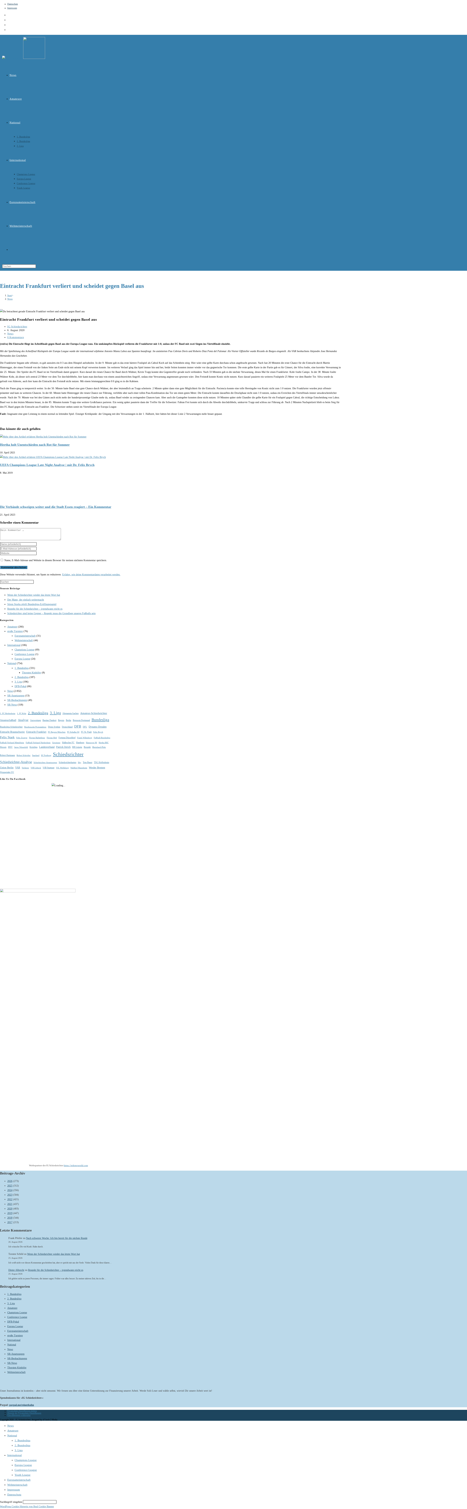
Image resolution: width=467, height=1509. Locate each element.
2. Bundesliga (22, 677)
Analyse (23, 720)
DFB (77, 726)
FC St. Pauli (86, 732)
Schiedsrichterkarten (67, 762)
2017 (9, 1222)
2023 (9, 1194)
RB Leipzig (77, 747)
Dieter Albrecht (16, 1270)
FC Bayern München (56, 732)
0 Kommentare (15, 337)
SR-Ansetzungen (15, 695)
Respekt (87, 747)
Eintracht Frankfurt (36, 732)
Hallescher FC (68, 742)
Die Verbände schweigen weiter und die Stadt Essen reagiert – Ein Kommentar (55, 507)
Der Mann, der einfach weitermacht (25, 599)
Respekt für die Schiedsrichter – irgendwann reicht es (34, 608)
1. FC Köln (21, 713)
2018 (9, 1217)
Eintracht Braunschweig (12, 732)
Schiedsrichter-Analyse (16, 762)
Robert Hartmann (7, 755)
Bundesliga (100, 720)
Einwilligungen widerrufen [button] (18, 1415)
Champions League (24, 649)
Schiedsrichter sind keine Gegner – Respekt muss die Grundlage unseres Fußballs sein (51, 613)
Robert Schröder (23, 755)
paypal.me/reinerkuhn (21, 1405)
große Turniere (15, 631)
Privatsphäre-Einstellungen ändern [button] (22, 1411)
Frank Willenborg (84, 738)
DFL (85, 727)
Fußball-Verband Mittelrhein (12, 743)
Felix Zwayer (21, 738)
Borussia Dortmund (81, 720)
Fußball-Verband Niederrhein (38, 743)
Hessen (3, 747)
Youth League (22, 1474)
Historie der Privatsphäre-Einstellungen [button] (24, 1413)
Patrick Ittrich (63, 747)
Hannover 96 (91, 743)
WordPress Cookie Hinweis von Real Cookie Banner (27, 1506)
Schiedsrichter (68, 754)
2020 (9, 1208)
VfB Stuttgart (48, 767)
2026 (9, 1181)
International (13, 645)
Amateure (12, 626)
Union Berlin (6, 767)
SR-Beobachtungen (17, 700)
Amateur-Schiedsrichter (93, 713)
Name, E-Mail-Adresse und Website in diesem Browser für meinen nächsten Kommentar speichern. (55, 560)
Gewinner (56, 743)
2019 (9, 1213)
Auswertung (35, 720)
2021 (9, 1204)
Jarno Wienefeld (21, 747)
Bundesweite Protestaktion (35, 727)
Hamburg (80, 742)
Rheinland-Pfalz (99, 747)
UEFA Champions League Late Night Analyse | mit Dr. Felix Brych (47, 465)
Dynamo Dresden (98, 726)
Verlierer (25, 768)
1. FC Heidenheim (7, 713)
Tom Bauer (87, 762)
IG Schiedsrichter (17, 326)
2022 (9, 1199)
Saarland (35, 755)
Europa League (22, 658)
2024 (9, 1190)
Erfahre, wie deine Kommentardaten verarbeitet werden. (91, 574)
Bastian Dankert (49, 720)
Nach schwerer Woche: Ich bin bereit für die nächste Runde (56, 1238)
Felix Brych (98, 732)
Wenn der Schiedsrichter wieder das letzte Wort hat (33, 595)
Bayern (61, 720)
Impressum (12, 8)
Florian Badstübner (37, 738)
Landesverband (47, 747)
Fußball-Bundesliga (102, 738)
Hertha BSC (104, 743)
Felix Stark (7, 737)
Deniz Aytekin (54, 727)
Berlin (68, 720)
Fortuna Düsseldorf (67, 737)
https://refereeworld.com (76, 1165)
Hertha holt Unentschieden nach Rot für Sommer (35, 444)
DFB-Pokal (20, 686)
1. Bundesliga (22, 668)
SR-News (12, 704)
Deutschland (67, 727)
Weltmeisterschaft (24, 640)
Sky (79, 763)
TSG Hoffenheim (101, 762)
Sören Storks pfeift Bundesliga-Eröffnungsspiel (31, 604)
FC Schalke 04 (73, 732)
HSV (10, 747)
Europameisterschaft (25, 635)
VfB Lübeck (36, 768)
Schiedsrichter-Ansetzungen (45, 763)
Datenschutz (12, 4)
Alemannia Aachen (70, 713)
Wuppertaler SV (7, 772)
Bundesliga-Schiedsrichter (11, 727)
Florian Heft (52, 738)
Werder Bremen (97, 767)
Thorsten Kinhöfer (31, 672)
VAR (17, 767)
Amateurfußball (8, 720)
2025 (9, 1185)
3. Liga (18, 681)
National (11, 663)
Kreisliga (33, 747)
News (10, 299)
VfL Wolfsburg (62, 768)
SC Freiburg (46, 755)
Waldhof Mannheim (78, 768)
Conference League (24, 654)
